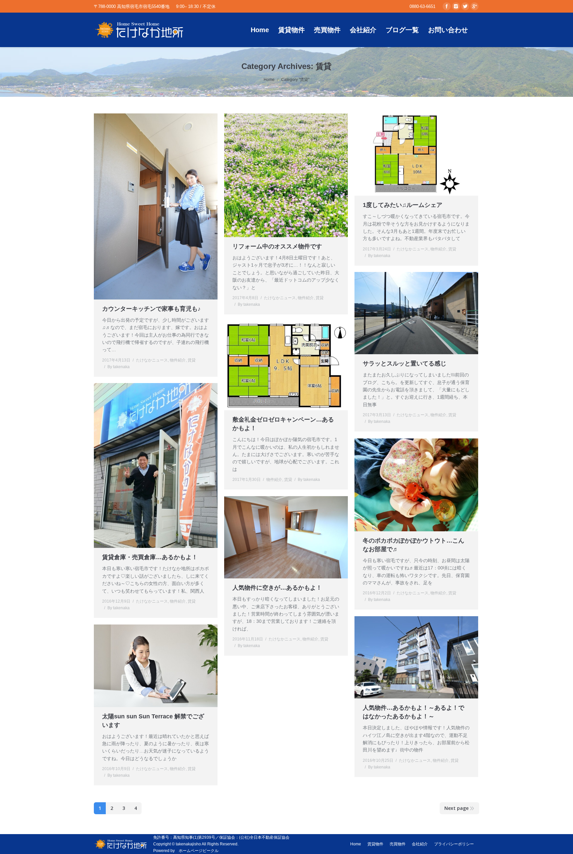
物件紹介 (178, 360)
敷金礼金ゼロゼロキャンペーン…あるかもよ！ (283, 423)
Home (269, 79)
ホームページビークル (199, 850)
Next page (456, 808)
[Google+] (474, 6)
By (118, 366)
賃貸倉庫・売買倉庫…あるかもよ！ (150, 557)
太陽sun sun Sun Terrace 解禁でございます (153, 720)
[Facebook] (447, 6)
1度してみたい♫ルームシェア (402, 205)
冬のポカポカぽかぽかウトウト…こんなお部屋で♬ (413, 545)
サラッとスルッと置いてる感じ (404, 363)
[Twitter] (465, 6)
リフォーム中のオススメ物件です (277, 246)
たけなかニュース (152, 360)
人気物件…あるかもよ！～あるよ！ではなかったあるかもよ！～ (413, 712)
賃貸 (192, 360)
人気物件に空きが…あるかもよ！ (277, 587)
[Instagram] (456, 6)
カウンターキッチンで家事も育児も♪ (151, 308)
